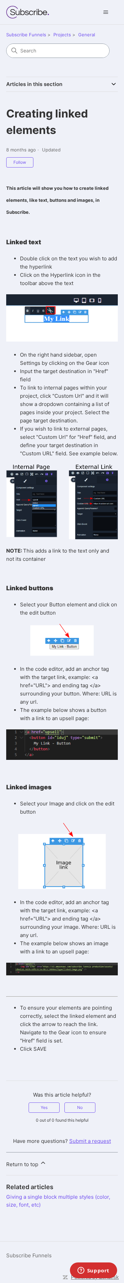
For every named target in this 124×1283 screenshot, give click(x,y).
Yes (44, 1107)
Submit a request (90, 1141)
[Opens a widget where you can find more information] (93, 1271)
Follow (19, 162)
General (86, 34)
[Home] (27, 12)
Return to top (23, 1164)
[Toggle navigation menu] (105, 12)
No (80, 1107)
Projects (62, 34)
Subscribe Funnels (26, 34)
